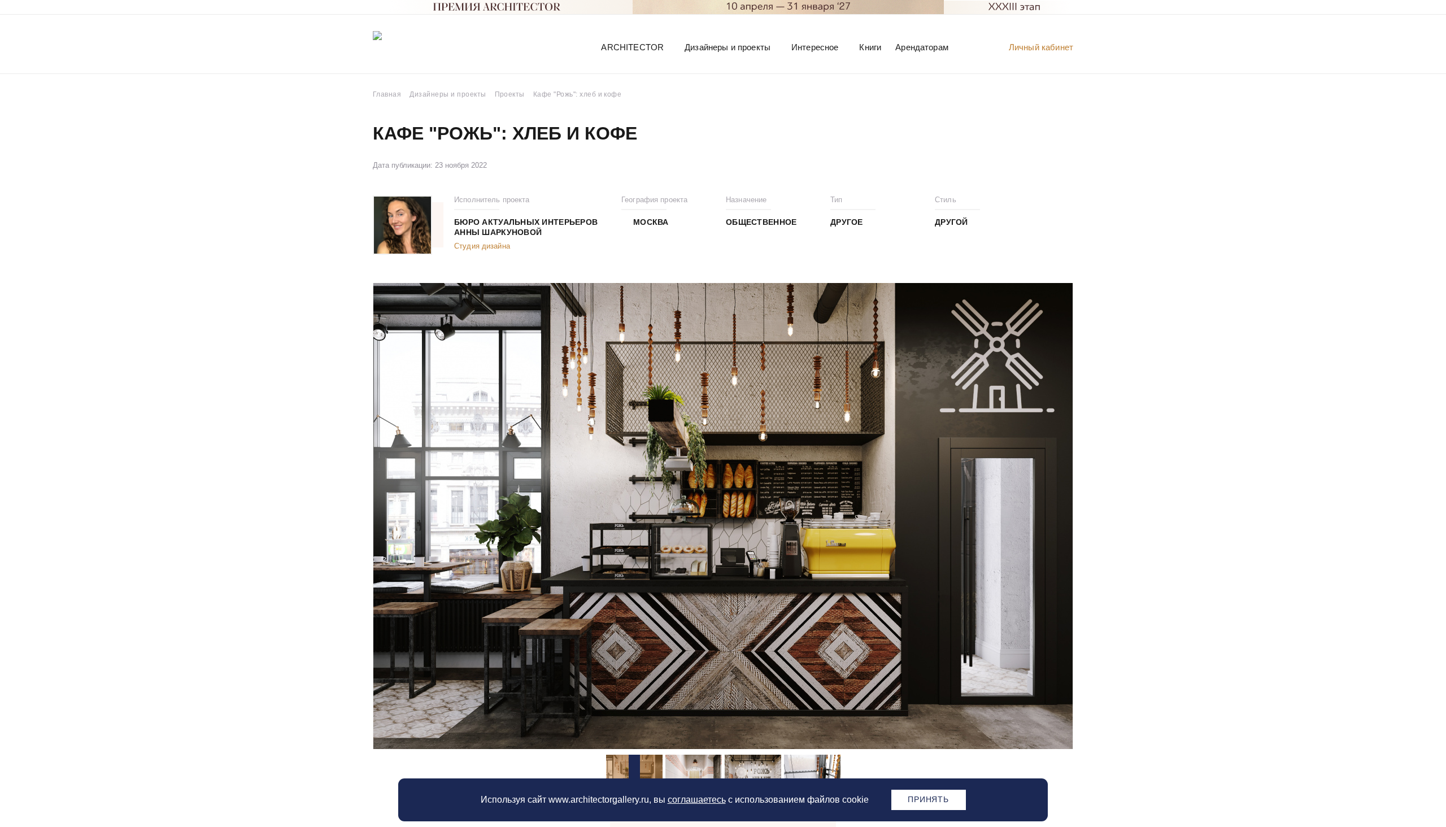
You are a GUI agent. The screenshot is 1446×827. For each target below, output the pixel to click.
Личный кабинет (1041, 47)
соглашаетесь (697, 799)
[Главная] (431, 46)
